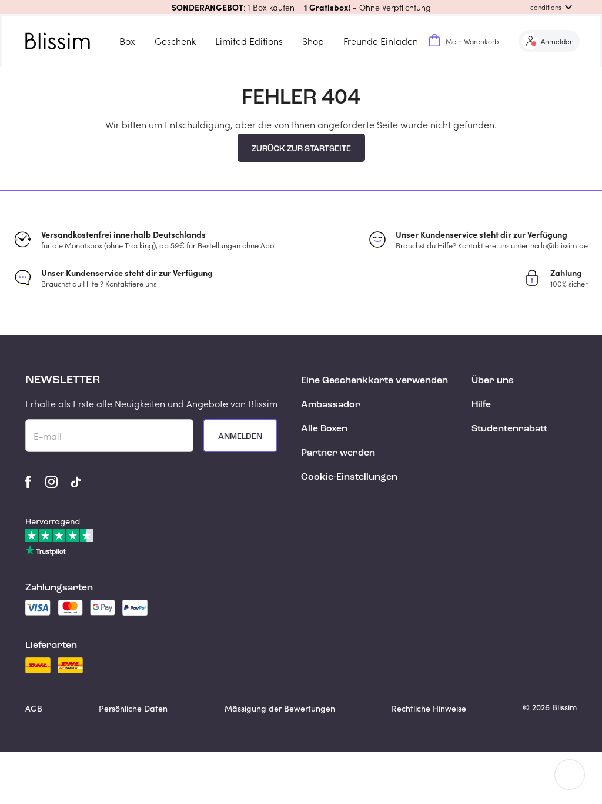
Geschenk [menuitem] (175, 41)
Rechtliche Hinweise (429, 708)
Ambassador (330, 405)
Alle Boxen (324, 429)
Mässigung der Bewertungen (280, 708)
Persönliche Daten (133, 708)
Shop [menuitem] (313, 41)
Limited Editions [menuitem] (249, 41)
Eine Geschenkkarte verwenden (374, 381)
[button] (301, 7)
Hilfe (481, 405)
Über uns (492, 381)
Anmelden (240, 437)
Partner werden (338, 453)
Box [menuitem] (127, 41)
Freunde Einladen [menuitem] (380, 41)
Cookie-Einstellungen (349, 477)
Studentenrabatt (509, 429)
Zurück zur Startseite (301, 149)
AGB (33, 708)
